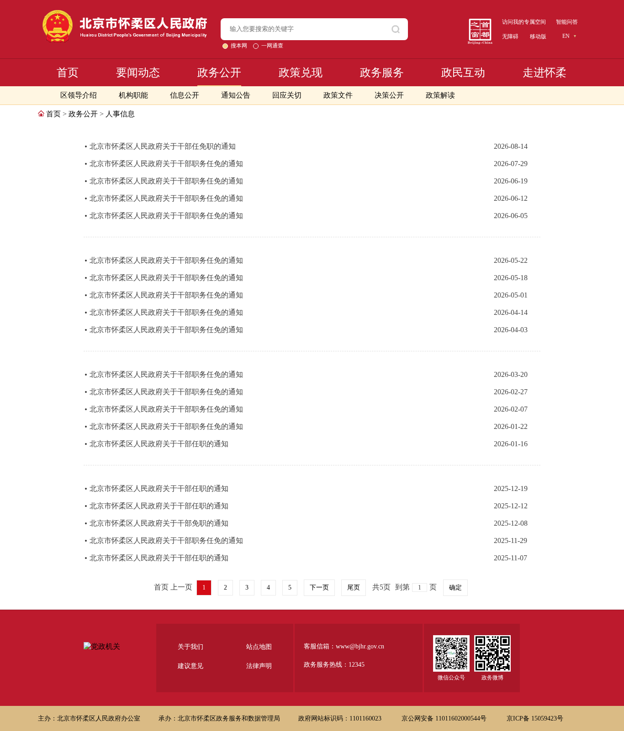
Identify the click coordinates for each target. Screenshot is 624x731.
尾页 (353, 587)
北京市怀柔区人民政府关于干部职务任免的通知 (166, 163)
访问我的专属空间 (524, 22)
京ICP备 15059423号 (535, 718)
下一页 (319, 587)
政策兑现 (301, 72)
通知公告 (235, 95)
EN (566, 36)
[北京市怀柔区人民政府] (124, 14)
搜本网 (240, 45)
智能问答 (567, 22)
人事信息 (120, 114)
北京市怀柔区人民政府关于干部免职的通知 (159, 523)
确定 (455, 587)
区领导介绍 (78, 95)
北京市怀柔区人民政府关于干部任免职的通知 (163, 146)
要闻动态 (138, 72)
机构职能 (133, 95)
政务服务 (382, 72)
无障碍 (510, 36)
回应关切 (286, 95)
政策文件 (338, 95)
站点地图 (259, 646)
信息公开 (184, 95)
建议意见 (190, 666)
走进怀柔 (544, 72)
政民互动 (463, 72)
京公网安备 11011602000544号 (445, 718)
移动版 (538, 36)
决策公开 (389, 95)
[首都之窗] (480, 22)
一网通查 (272, 45)
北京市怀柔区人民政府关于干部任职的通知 (159, 444)
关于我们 (190, 646)
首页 (68, 72)
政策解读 (440, 95)
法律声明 (259, 666)
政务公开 (219, 72)
